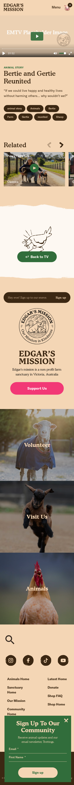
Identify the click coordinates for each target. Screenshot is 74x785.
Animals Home (18, 679)
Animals (35, 108)
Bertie (52, 108)
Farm (10, 117)
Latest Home (57, 679)
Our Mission (16, 701)
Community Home (16, 711)
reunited (42, 117)
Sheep (59, 117)
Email (12, 749)
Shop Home (56, 704)
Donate (53, 687)
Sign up (61, 297)
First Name (16, 757)
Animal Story (14, 67)
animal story (14, 108)
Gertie (25, 117)
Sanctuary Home (15, 689)
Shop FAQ (55, 696)
